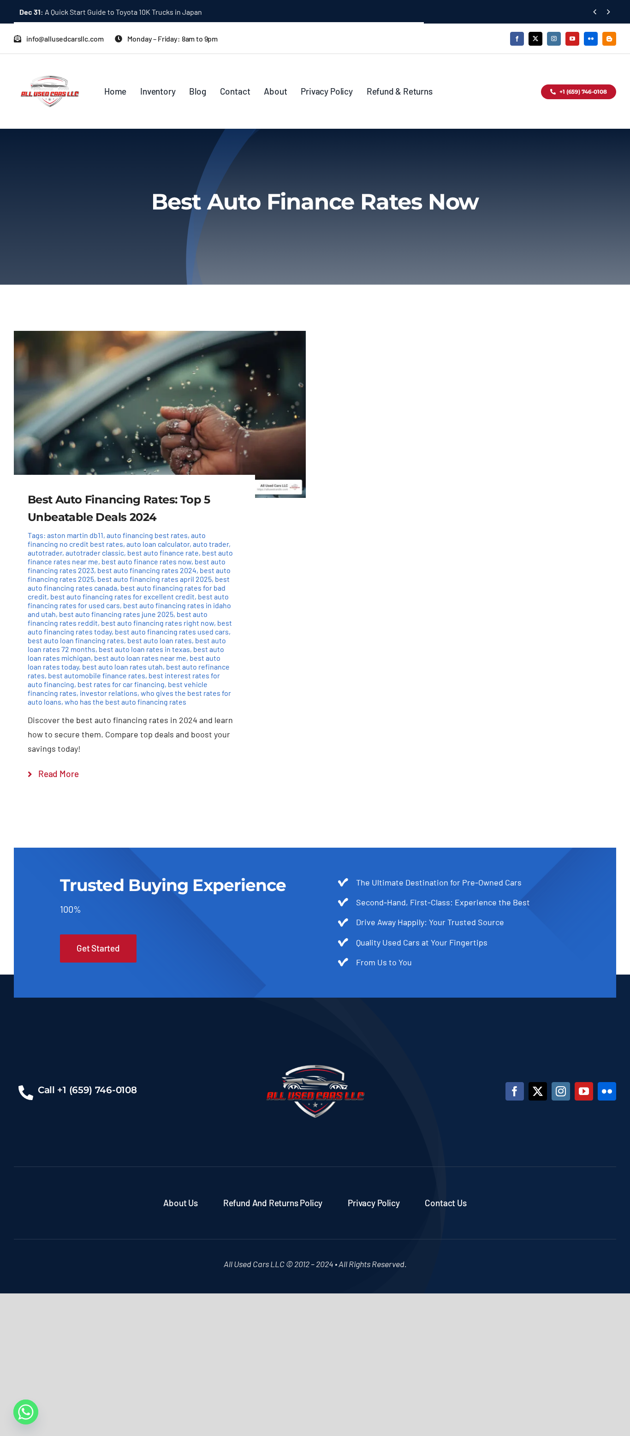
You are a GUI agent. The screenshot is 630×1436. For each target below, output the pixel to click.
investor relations (108, 692)
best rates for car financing (121, 684)
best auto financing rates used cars (172, 631)
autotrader (45, 552)
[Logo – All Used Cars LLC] (49, 67)
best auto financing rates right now (157, 622)
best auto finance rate (163, 552)
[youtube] (572, 39)
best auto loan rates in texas (144, 649)
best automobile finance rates (96, 675)
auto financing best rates (147, 535)
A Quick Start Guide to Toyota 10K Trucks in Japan (110, 11)
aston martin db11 (75, 535)
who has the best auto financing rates (125, 701)
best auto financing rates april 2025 (154, 578)
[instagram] (554, 39)
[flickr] (591, 39)
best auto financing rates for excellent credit (122, 596)
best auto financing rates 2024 (146, 570)
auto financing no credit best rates (117, 539)
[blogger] (609, 39)
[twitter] (535, 39)
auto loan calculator (158, 543)
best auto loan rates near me (140, 657)
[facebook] (517, 39)
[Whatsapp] (25, 1412)
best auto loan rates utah (122, 666)
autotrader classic (94, 552)
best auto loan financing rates (76, 640)
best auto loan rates (159, 640)
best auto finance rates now (146, 561)
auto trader (211, 543)
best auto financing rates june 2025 (116, 614)
